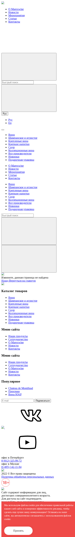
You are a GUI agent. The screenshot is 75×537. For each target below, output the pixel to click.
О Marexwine (16, 9)
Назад (5, 280)
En (10, 122)
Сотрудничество (18, 339)
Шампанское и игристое (22, 137)
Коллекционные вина (21, 150)
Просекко (14, 391)
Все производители (20, 153)
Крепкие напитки (18, 144)
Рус (5, 113)
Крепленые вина (18, 141)
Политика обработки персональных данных (27, 476)
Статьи (12, 18)
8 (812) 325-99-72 (11, 460)
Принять (18, 530)
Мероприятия (16, 15)
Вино (11, 134)
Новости (13, 12)
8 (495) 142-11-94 (11, 467)
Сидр (11, 147)
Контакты (14, 21)
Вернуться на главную (22, 280)
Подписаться (43, 400)
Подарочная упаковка (21, 159)
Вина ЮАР (15, 394)
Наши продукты (18, 336)
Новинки (13, 156)
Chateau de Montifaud (20, 388)
